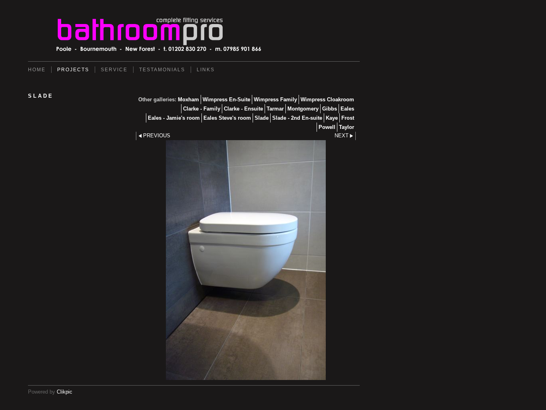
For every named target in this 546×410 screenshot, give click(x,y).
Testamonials (162, 69)
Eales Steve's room (227, 118)
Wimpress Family (275, 99)
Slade (262, 118)
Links (206, 69)
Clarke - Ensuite (243, 109)
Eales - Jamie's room (174, 118)
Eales (347, 109)
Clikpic (64, 392)
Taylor (346, 127)
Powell (327, 127)
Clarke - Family (201, 109)
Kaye (332, 118)
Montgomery (303, 109)
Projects (73, 69)
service (114, 69)
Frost (347, 118)
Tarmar (275, 109)
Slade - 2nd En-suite (297, 118)
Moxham (188, 99)
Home (37, 69)
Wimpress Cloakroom (327, 99)
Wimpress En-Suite (226, 99)
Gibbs (329, 109)
